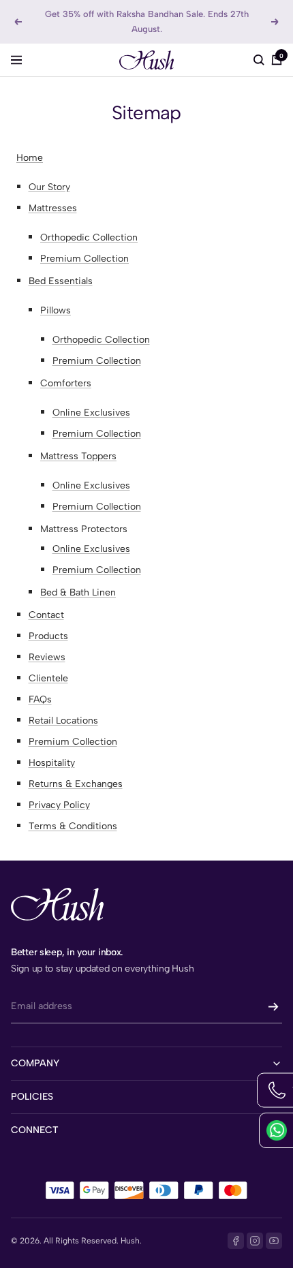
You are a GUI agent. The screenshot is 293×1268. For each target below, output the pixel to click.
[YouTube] (274, 1241)
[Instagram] (255, 1241)
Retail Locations (63, 720)
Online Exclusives (91, 412)
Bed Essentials (61, 281)
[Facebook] (236, 1241)
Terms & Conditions (73, 826)
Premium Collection (84, 258)
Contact (46, 615)
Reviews (47, 657)
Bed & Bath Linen (78, 592)
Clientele (48, 678)
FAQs (40, 699)
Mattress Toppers (78, 456)
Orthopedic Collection (89, 237)
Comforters (65, 383)
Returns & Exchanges (76, 784)
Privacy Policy (59, 805)
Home (29, 158)
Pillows (55, 310)
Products (48, 636)
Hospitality (52, 763)
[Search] (258, 60)
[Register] (273, 1006)
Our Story (49, 187)
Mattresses (53, 208)
